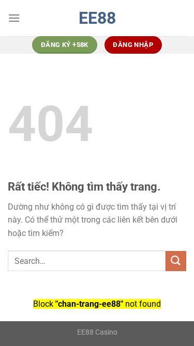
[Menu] (14, 17)
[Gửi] (176, 261)
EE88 (97, 18)
